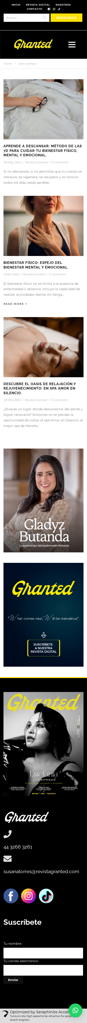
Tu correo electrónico (20, 961)
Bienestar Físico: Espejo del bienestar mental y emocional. (35, 265)
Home (7, 63)
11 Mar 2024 (11, 274)
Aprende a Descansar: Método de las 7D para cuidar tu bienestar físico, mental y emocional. (42, 150)
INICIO (16, 4)
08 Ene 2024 (12, 400)
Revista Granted (36, 162)
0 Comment (59, 162)
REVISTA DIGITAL (38, 4)
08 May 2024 (12, 162)
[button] (75, 1010)
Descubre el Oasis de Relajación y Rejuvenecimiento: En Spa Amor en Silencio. (39, 388)
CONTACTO (34, 8)
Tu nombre (12, 943)
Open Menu (72, 44)
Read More (13, 303)
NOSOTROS (63, 4)
